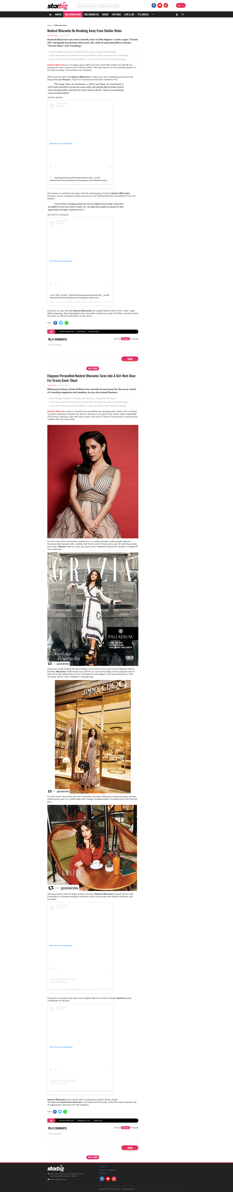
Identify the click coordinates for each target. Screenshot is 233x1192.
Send (129, 359)
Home (49, 25)
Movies (58, 14)
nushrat (66, 184)
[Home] (50, 14)
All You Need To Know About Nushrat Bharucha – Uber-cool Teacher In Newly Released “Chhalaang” (88, 59)
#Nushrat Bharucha (66, 331)
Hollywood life (91, 14)
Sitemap (103, 1173)
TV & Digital (143, 14)
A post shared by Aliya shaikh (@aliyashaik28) (67, 989)
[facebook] (153, 5)
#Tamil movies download (108, 6)
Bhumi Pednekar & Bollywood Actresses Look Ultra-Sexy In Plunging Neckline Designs (83, 52)
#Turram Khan (94, 331)
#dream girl (98, 1120)
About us (103, 1167)
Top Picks (116, 14)
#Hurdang (81, 331)
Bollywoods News (60, 25)
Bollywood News (73, 14)
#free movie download (86, 6)
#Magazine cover (83, 1120)
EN (179, 5)
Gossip (105, 14)
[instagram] (165, 5)
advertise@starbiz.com (58, 1179)
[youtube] (159, 5)
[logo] (58, 5)
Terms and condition (107, 1170)
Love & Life (129, 14)
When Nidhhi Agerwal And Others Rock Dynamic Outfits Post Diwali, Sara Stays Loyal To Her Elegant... (89, 55)
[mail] (171, 5)
